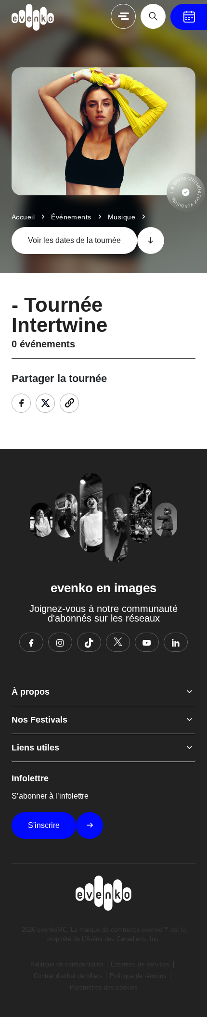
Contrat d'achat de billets (68, 975)
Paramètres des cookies (104, 987)
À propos (31, 692)
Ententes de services (140, 964)
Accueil (23, 217)
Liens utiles (35, 747)
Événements (71, 217)
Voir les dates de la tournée (74, 240)
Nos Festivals (39, 720)
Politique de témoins (138, 975)
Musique (121, 217)
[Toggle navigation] (123, 16)
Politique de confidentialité (67, 964)
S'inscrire (44, 825)
